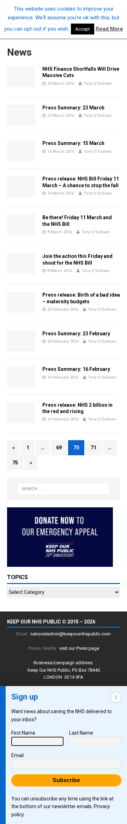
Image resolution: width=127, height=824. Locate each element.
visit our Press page (79, 648)
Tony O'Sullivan (98, 83)
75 (15, 462)
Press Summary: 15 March (73, 143)
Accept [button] (82, 29)
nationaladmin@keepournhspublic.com (70, 633)
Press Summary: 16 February (76, 369)
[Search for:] (63, 489)
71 (93, 447)
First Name (23, 733)
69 (59, 447)
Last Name (81, 733)
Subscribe (66, 780)
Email (17, 755)
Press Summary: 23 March (73, 107)
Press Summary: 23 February (76, 333)
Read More (109, 29)
